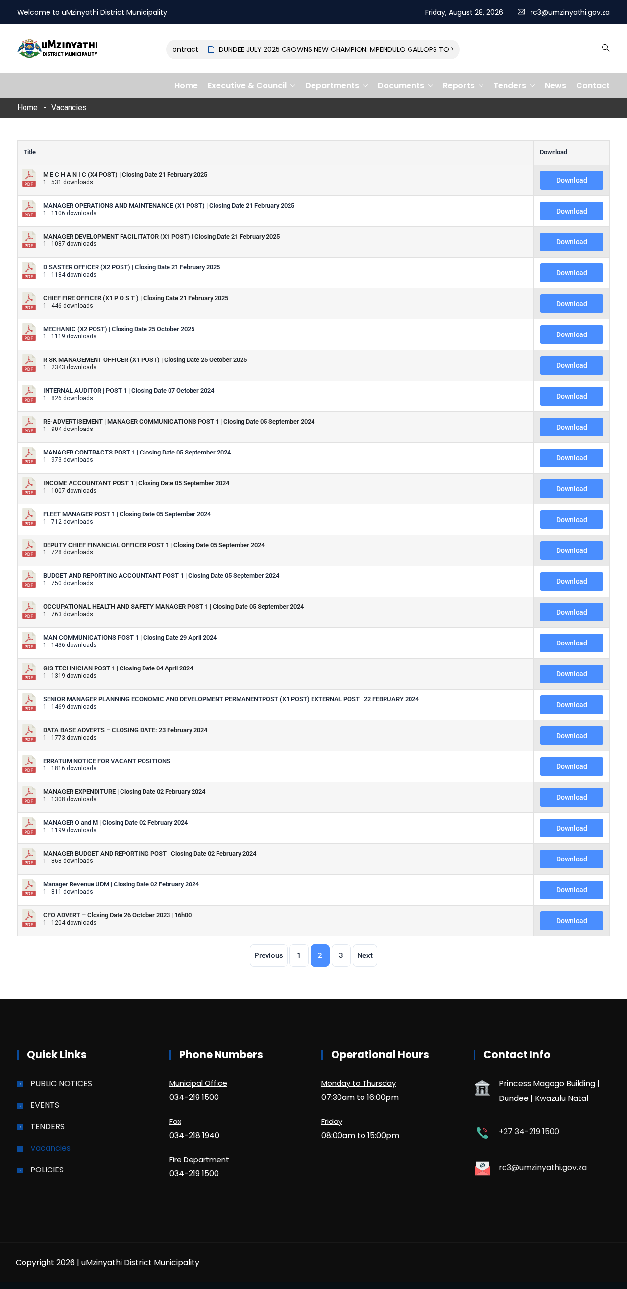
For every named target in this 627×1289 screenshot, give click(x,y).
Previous (268, 955)
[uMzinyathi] (57, 49)
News (555, 85)
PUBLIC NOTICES (61, 1083)
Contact (593, 85)
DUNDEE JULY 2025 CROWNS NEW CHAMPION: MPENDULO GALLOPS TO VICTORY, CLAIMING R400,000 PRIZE (383, 49)
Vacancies (50, 1148)
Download (571, 180)
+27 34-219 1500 (529, 1131)
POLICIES (47, 1169)
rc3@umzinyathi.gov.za (570, 12)
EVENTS (44, 1105)
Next (365, 955)
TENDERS (47, 1126)
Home (186, 85)
